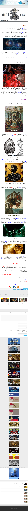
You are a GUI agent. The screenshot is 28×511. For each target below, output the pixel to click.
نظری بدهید (21, 24)
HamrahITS (15, 508)
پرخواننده (24, 481)
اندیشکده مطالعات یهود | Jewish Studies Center (10, 510)
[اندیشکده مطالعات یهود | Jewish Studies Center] (14, 2)
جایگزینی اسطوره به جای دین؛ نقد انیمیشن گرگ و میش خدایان (14, 304)
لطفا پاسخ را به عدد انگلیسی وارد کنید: (22, 331)
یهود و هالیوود (20, 6)
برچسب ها (19, 481)
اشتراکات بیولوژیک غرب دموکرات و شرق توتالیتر (5, 294)
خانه (26, 6)
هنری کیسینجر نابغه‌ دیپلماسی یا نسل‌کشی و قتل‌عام (23, 294)
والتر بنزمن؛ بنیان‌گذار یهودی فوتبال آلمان (18, 483)
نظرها (21, 481)
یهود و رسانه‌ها (24, 6)
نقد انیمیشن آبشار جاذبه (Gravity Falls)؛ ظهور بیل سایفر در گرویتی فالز (23, 304)
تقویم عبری (18, 344)
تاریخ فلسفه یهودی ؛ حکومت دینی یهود (14, 385)
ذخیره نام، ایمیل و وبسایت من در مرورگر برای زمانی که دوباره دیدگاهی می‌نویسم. (18, 330)
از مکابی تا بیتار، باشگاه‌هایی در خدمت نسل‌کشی (18, 489)
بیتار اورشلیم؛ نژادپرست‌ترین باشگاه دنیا (19, 486)
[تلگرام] (13, 509)
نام (26, 322)
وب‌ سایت (26, 327)
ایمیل (26, 324)
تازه (26, 481)
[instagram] (14, 509)
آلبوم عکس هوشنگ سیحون (16, 352)
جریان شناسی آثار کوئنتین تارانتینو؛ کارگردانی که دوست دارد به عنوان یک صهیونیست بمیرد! (5, 305)
